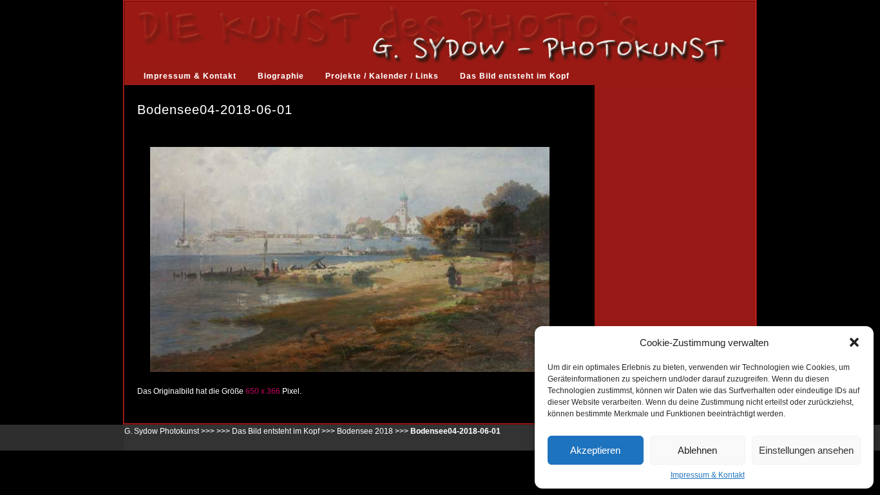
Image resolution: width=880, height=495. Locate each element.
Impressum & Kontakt (708, 475)
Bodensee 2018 (365, 431)
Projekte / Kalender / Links (382, 76)
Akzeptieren (595, 450)
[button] (854, 342)
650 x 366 (262, 391)
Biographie (281, 76)
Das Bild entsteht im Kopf (514, 76)
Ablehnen (697, 450)
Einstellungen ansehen (806, 450)
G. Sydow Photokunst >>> (169, 431)
